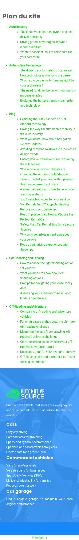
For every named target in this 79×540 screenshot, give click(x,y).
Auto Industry (18, 26)
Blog (12, 114)
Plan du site (39, 537)
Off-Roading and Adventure (27, 306)
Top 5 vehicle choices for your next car (45, 199)
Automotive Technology (25, 65)
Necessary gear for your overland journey (47, 351)
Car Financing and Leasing (26, 258)
